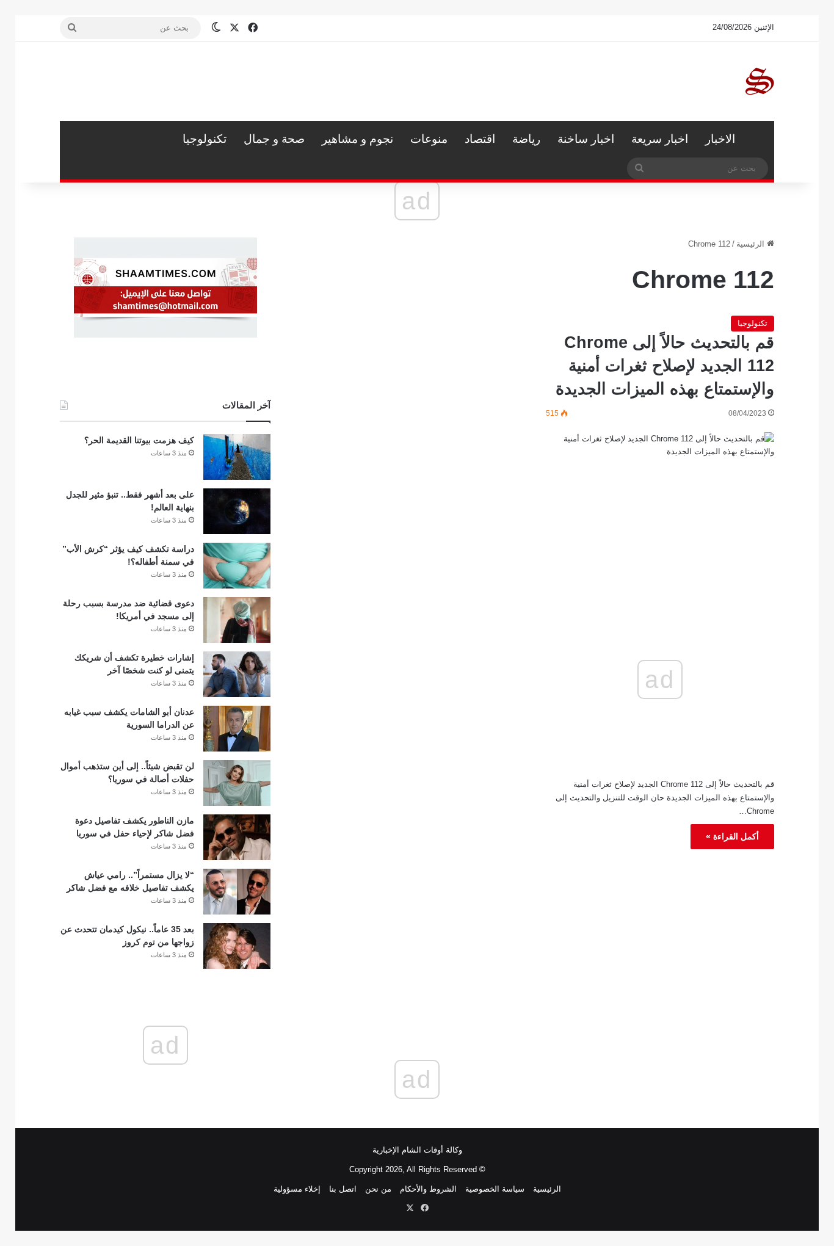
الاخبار (720, 138)
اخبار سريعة (659, 138)
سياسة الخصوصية (494, 1188)
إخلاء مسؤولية (297, 1188)
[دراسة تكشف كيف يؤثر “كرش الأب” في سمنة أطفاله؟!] (236, 566)
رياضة (526, 138)
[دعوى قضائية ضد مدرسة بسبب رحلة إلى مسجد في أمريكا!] (236, 620)
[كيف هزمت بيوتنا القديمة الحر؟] (236, 457)
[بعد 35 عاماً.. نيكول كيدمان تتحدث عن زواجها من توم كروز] (236, 946)
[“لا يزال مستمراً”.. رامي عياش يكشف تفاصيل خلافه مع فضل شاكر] (236, 892)
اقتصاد (480, 138)
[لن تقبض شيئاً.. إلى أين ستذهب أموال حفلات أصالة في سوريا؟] (236, 783)
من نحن (378, 1188)
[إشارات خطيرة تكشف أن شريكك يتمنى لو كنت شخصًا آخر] (236, 674)
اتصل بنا (343, 1188)
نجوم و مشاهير (357, 138)
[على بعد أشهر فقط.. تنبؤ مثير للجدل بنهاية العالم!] (236, 511)
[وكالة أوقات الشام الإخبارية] (759, 81)
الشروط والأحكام (428, 1188)
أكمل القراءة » (732, 836)
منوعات (429, 138)
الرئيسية (759, 139)
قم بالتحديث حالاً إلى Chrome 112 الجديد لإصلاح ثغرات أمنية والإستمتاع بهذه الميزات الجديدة (665, 365)
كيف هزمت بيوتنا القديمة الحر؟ (139, 440)
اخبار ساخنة (585, 138)
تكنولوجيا (205, 138)
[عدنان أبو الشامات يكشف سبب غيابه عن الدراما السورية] (236, 729)
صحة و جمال (274, 138)
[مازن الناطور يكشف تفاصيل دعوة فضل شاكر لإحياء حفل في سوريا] (236, 837)
